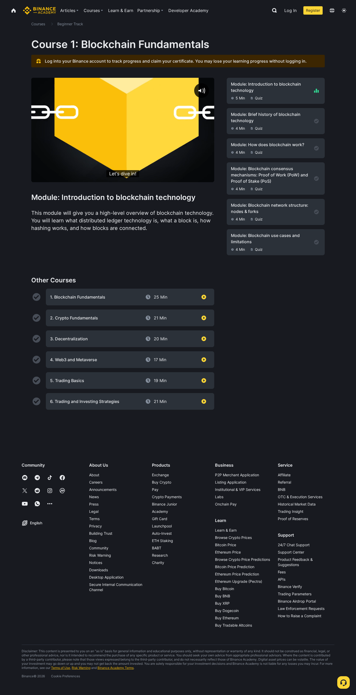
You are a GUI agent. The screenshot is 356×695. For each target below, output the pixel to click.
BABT (156, 548)
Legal (94, 511)
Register (313, 10)
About (94, 475)
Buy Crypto (161, 482)
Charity (158, 562)
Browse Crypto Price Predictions (242, 559)
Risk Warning (100, 555)
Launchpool (162, 526)
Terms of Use (60, 668)
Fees (282, 572)
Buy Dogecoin (227, 610)
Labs (219, 497)
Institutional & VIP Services (237, 489)
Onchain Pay (226, 504)
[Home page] (39, 10)
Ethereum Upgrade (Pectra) (238, 581)
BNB (281, 489)
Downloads (98, 570)
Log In (290, 10)
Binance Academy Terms (115, 668)
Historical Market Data (297, 504)
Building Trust (100, 533)
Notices (95, 562)
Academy (160, 511)
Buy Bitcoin (224, 588)
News (94, 497)
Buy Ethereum (227, 618)
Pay (155, 489)
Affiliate (284, 475)
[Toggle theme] (344, 10)
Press (94, 504)
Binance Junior (164, 504)
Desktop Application (106, 577)
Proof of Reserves (293, 518)
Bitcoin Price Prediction (234, 567)
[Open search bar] (273, 10)
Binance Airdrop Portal (297, 601)
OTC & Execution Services (300, 497)
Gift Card (159, 518)
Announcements (102, 489)
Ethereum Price (228, 552)
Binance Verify (290, 586)
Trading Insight (290, 511)
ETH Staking (162, 540)
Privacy (95, 526)
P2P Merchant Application (237, 475)
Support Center (291, 552)
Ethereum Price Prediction (237, 574)
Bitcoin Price (225, 545)
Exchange (160, 475)
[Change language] (332, 10)
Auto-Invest (162, 533)
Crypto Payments (167, 497)
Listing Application (230, 482)
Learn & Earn (226, 530)
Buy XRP (222, 603)
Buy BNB (222, 596)
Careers (95, 482)
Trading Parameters (294, 594)
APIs (281, 579)
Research (160, 555)
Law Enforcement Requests (301, 608)
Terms (94, 518)
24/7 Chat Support (294, 545)
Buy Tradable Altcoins (233, 625)
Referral (284, 482)
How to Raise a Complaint (299, 616)
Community (98, 548)
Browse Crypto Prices (233, 537)
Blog (93, 540)
